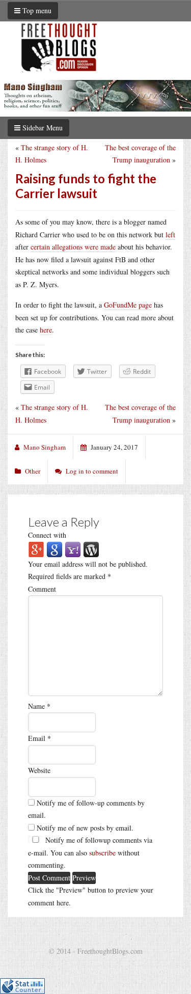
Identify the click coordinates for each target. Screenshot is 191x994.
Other (32, 471)
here (46, 330)
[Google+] (36, 549)
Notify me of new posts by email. (85, 828)
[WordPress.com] (91, 549)
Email (39, 738)
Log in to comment (92, 471)
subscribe (102, 853)
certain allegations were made (73, 247)
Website (39, 770)
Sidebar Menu (41, 127)
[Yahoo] (73, 549)
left (170, 234)
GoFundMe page (128, 305)
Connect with (47, 535)
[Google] (54, 549)
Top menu (35, 10)
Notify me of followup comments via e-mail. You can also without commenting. (90, 852)
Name (39, 706)
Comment (42, 589)
